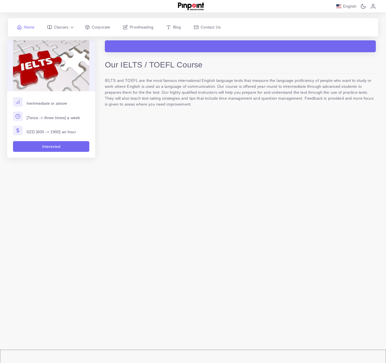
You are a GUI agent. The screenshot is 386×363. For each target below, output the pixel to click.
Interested (51, 146)
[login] (373, 6)
